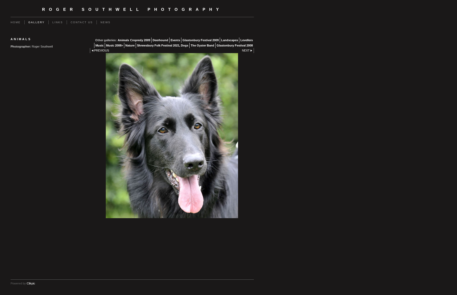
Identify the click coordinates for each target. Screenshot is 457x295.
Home (16, 22)
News (105, 22)
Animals (123, 40)
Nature (130, 45)
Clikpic (31, 283)
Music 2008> (114, 45)
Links (57, 22)
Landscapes (229, 40)
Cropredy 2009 (140, 40)
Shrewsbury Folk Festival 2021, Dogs (162, 45)
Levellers (246, 40)
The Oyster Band (202, 45)
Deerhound (160, 40)
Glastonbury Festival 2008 (235, 45)
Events (175, 40)
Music (99, 45)
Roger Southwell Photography (132, 9)
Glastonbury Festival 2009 (200, 40)
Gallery (36, 22)
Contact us (82, 22)
